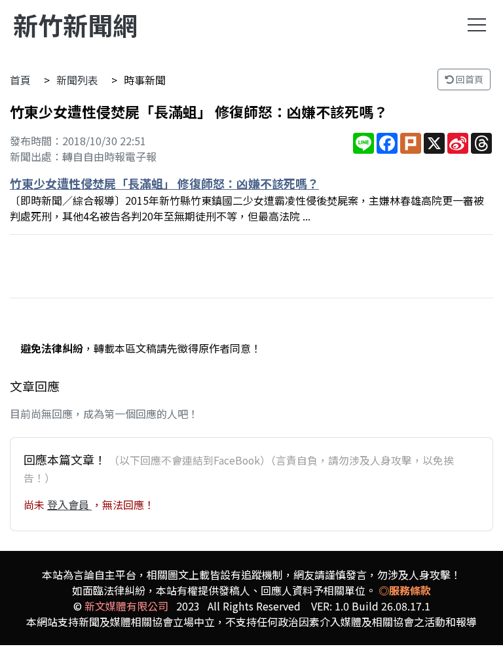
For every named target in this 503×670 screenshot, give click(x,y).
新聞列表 (77, 80)
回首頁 (468, 79)
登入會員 (69, 504)
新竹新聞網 (75, 25)
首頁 (20, 80)
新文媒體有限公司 (126, 606)
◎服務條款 (405, 590)
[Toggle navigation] (476, 25)
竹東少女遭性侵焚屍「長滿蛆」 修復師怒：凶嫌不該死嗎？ (164, 183)
